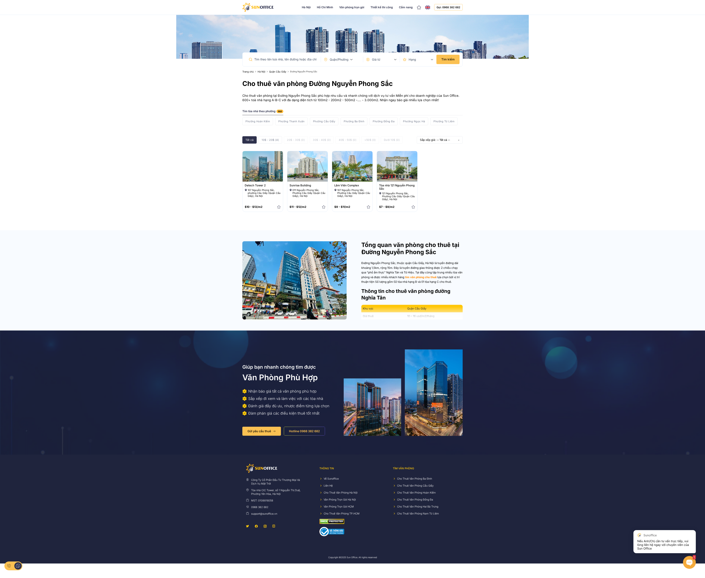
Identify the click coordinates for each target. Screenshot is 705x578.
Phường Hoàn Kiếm (257, 121)
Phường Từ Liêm (443, 121)
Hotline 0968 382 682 (304, 431)
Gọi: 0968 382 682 (448, 7)
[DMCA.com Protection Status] (331, 521)
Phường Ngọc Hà (414, 121)
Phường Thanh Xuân (291, 121)
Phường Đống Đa (384, 121)
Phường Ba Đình (354, 121)
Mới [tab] (280, 111)
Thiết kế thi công (381, 7)
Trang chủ (248, 71)
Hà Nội (306, 7)
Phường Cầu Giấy (324, 121)
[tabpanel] (352, 121)
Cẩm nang (406, 7)
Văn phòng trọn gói (351, 7)
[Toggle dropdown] (351, 59)
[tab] (262, 112)
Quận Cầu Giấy (277, 71)
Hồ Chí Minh (325, 7)
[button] (250, 59)
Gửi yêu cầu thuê (259, 431)
